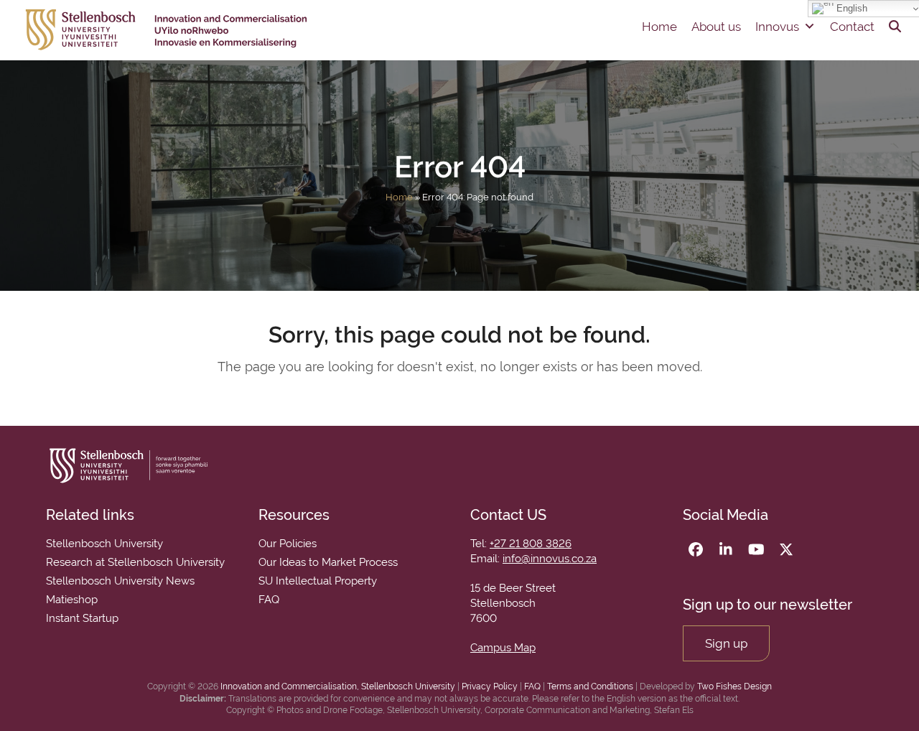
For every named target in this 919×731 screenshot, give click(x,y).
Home (659, 26)
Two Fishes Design (734, 686)
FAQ (532, 686)
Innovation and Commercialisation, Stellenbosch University (337, 686)
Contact (852, 26)
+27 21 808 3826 (531, 543)
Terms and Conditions (590, 686)
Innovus (777, 26)
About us (716, 26)
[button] (895, 26)
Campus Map (503, 647)
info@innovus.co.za (550, 558)
